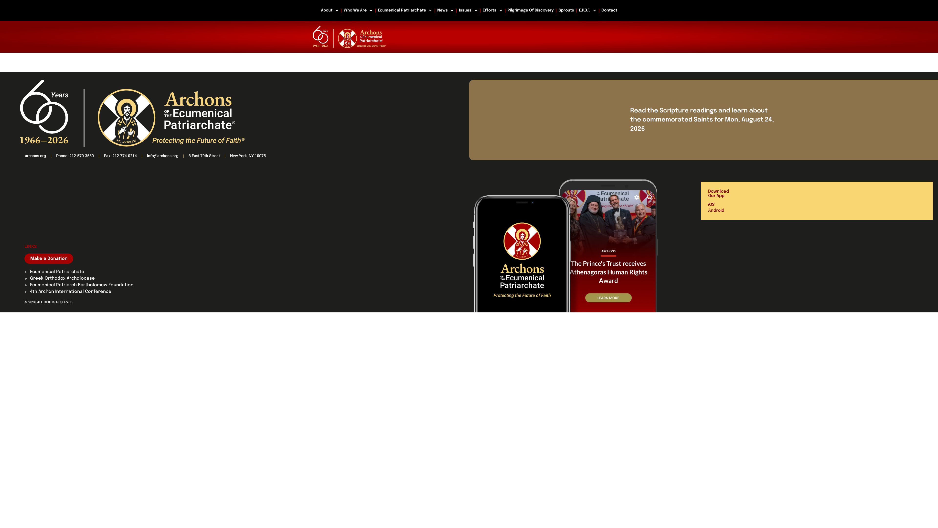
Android (716, 211)
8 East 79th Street (204, 156)
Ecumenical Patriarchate (402, 10)
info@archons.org (162, 156)
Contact (609, 10)
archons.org (35, 156)
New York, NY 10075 (248, 156)
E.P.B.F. (584, 10)
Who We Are (355, 10)
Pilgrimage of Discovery (531, 10)
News (442, 10)
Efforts (489, 10)
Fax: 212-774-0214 (120, 156)
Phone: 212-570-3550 (75, 156)
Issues (465, 10)
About (326, 10)
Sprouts (566, 10)
